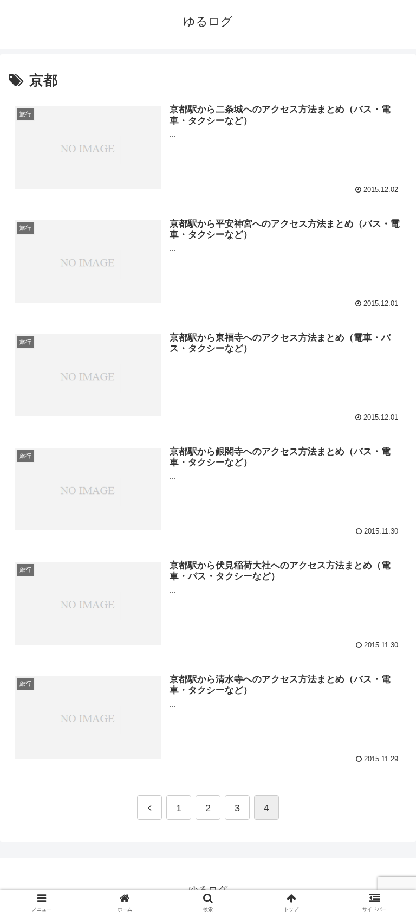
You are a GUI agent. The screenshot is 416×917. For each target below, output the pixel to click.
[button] (385, 873)
